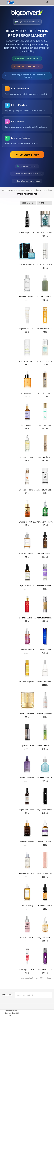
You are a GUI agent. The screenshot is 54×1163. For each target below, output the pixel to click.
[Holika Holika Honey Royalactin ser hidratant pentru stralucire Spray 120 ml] (45, 315)
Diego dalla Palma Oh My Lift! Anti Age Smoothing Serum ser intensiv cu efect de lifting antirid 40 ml (45, 809)
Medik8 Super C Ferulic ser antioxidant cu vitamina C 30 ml (45, 554)
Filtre (41, 203)
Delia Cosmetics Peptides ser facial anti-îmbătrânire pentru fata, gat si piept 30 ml (27, 425)
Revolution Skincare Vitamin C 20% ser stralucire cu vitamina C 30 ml (45, 714)
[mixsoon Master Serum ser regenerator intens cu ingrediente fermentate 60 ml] (27, 860)
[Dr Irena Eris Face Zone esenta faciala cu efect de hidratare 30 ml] (27, 380)
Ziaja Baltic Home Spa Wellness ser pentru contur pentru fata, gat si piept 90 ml (27, 809)
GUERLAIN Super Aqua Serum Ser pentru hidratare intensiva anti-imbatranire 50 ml (45, 649)
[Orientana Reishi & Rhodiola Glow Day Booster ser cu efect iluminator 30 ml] (27, 476)
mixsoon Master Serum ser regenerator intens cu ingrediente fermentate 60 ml (27, 873)
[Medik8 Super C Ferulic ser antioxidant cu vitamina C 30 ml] (45, 540)
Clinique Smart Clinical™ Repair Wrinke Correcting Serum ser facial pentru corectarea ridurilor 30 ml (45, 969)
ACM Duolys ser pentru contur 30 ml (27, 233)
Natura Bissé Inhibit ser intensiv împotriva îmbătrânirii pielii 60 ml (45, 681)
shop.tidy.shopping (8, 190)
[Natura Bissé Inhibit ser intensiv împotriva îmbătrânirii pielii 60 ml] (45, 668)
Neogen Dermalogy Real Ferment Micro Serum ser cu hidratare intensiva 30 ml (45, 361)
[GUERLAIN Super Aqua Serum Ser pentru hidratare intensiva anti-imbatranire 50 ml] (45, 636)
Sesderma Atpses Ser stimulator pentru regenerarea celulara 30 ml (27, 841)
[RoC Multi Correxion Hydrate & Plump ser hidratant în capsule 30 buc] (45, 219)
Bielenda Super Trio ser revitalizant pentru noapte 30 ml (27, 618)
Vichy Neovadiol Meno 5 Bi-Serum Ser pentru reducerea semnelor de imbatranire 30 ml (45, 937)
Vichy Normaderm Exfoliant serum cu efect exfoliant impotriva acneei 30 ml (45, 522)
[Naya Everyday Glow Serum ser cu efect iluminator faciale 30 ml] (27, 572)
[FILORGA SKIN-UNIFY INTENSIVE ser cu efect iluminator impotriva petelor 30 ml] (45, 251)
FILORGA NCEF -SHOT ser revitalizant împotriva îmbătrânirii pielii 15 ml (27, 937)
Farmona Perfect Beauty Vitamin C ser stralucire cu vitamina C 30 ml (27, 457)
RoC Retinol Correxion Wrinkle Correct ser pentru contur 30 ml (45, 393)
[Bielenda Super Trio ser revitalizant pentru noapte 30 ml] (27, 604)
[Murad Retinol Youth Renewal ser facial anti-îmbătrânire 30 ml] (45, 732)
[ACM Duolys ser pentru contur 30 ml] (27, 219)
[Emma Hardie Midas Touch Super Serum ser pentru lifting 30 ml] (45, 443)
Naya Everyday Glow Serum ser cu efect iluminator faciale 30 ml (27, 586)
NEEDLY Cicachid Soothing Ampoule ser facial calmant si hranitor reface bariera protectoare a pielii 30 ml (45, 296)
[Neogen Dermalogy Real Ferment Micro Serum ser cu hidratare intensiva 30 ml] (45, 347)
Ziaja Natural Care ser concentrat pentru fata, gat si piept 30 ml (27, 328)
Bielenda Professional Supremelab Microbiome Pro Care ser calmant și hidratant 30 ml (45, 586)
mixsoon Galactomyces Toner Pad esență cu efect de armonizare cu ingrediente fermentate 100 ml (27, 296)
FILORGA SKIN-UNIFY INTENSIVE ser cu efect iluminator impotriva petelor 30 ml (45, 264)
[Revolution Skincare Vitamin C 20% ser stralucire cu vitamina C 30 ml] (45, 700)
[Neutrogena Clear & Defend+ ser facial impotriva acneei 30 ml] (27, 956)
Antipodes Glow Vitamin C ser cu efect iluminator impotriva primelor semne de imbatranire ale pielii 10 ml (45, 905)
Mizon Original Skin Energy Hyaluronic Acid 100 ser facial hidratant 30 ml (45, 777)
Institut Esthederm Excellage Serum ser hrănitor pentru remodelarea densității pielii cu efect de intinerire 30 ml (45, 618)
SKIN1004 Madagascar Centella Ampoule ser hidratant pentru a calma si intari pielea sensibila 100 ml (27, 905)
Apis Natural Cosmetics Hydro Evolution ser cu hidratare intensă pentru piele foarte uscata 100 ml (27, 361)
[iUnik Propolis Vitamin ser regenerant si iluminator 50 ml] (27, 540)
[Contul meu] (50, 3)
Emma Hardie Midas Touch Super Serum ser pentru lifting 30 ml (45, 457)
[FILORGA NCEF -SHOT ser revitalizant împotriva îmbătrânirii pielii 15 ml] (27, 924)
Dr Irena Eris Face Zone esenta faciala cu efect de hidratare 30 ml (27, 393)
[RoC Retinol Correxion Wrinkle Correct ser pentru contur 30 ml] (45, 380)
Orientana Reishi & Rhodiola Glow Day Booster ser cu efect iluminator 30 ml (27, 490)
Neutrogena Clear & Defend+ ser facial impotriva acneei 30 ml (27, 969)
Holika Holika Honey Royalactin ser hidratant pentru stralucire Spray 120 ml (45, 328)
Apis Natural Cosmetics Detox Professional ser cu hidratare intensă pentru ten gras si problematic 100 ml (45, 490)
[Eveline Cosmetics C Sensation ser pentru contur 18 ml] (27, 508)
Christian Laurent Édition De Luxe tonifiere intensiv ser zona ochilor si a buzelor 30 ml (27, 714)
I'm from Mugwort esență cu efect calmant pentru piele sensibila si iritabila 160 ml (27, 681)
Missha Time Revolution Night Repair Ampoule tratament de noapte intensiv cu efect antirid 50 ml (27, 777)
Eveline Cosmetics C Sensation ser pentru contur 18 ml (27, 522)
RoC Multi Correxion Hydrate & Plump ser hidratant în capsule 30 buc (45, 233)
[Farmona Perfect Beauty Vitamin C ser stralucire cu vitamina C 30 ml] (27, 443)
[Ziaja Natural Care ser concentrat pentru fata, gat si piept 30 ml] (27, 315)
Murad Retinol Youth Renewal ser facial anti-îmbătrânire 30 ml (45, 746)
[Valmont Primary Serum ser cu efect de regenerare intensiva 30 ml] (45, 412)
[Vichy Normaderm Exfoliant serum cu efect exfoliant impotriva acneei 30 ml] (45, 508)
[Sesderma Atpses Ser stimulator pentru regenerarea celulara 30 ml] (27, 828)
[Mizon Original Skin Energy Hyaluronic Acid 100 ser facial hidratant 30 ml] (45, 764)
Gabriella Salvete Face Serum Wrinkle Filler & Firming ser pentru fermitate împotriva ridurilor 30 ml (45, 841)
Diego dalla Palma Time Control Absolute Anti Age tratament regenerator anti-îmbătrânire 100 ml (27, 746)
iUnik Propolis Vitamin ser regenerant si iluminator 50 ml (27, 554)
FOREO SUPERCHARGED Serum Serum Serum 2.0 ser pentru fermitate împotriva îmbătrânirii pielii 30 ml (45, 873)
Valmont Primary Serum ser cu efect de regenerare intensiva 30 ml (45, 425)
